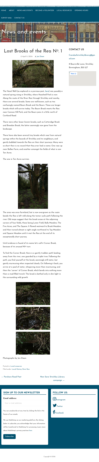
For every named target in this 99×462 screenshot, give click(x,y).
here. (30, 430)
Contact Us (19, 18)
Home (3, 10)
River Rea (25, 369)
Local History (17, 369)
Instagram (60, 400)
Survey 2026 (6, 18)
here (47, 91)
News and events (25, 10)
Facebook (59, 413)
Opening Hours (81, 10)
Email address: (10, 398)
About (11, 10)
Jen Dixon (40, 56)
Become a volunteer (44, 10)
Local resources (64, 10)
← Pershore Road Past (11, 377)
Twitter (60, 406)
